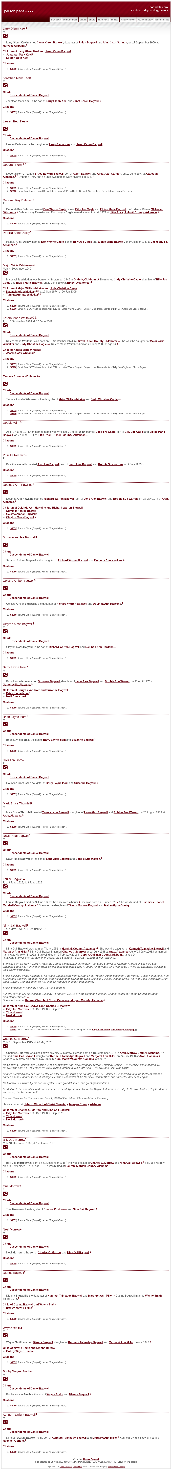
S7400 (13, 191)
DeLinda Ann (108, 560)
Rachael (13, 1440)
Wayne (153, 1295)
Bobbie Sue (110, 464)
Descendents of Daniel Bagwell (29, 95)
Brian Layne (17, 693)
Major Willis (72, 399)
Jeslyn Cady (20, 353)
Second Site (77, 1467)
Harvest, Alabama (14, 45)
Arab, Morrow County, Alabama (139, 1053)
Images (114, 19)
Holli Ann (15, 696)
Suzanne (49, 681)
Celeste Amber (21, 514)
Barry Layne (54, 739)
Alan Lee (48, 464)
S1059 (13, 69)
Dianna (43, 1342)
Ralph (88, 42)
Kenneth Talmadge (146, 948)
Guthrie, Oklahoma (85, 279)
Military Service (128, 19)
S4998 (13, 1029)
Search (83, 19)
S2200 (13, 309)
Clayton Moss (20, 517)
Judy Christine (127, 279)
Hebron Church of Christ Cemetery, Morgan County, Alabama (64, 1000)
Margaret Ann (15, 951)
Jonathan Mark (19, 54)
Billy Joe (84, 209)
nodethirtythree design (116, 1467)
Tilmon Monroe (83, 905)
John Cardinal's (66, 1467)
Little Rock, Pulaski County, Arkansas (133, 212)
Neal (14, 1015)
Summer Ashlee (21, 510)
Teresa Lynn (55, 812)
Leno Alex (80, 464)
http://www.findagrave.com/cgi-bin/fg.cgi (113, 1029)
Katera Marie (20, 291)
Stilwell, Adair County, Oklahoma (97, 340)
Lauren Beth (17, 57)
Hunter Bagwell (91, 1459)
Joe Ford (105, 431)
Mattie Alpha (117, 905)
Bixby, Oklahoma (78, 282)
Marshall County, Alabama (78, 948)
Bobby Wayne (19, 1307)
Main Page (56, 19)
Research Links (162, 19)
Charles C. (74, 951)
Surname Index (70, 19)
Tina (14, 1012)
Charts (92, 19)
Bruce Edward (49, 173)
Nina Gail (24, 1056)
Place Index (103, 19)
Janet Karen (50, 42)
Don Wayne (54, 209)
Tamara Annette (22, 294)
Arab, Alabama (12, 815)
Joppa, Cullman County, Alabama (102, 954)
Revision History (145, 19)
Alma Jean (115, 42)
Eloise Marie (113, 209)
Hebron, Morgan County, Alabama (86, 1165)
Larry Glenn (56, 101)
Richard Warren (59, 498)
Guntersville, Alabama (17, 684)
